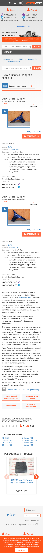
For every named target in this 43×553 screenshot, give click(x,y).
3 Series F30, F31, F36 (31, 440)
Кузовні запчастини (32, 520)
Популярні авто (32, 515)
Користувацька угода (32, 546)
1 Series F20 (7, 440)
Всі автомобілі (32, 510)
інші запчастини (25, 297)
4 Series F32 (14, 149)
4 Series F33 (27, 445)
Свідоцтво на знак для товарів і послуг (23, 389)
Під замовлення (32, 136)
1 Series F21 (7, 442)
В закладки (33, 106)
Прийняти (21, 550)
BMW (10, 147)
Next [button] (36, 477)
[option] (19, 118)
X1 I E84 (5, 438)
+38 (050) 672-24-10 (9, 184)
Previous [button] (7, 477)
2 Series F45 (27, 438)
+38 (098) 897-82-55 (9, 187)
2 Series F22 (7, 445)
